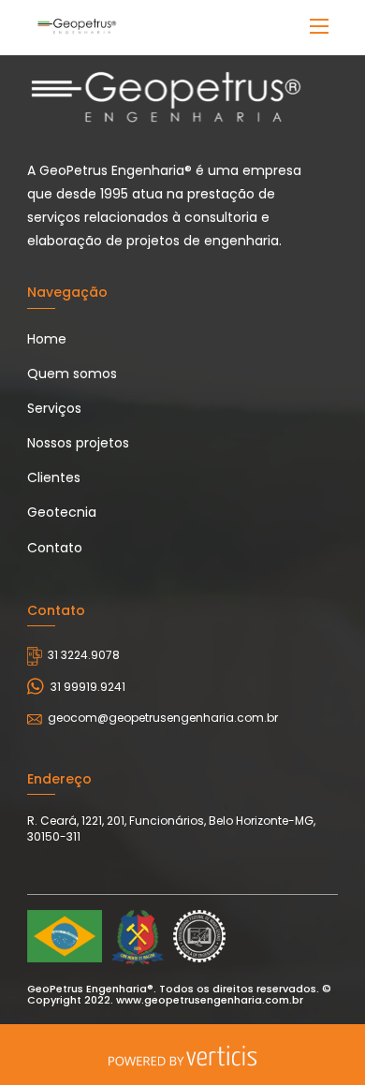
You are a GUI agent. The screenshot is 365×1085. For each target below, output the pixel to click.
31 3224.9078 (84, 655)
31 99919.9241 (88, 687)
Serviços (54, 408)
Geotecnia (61, 512)
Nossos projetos (78, 442)
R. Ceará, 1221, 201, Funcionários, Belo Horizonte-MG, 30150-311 (171, 829)
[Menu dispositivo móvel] (319, 26)
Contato (54, 547)
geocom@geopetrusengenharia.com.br (163, 718)
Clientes (53, 477)
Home (46, 339)
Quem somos (72, 373)
